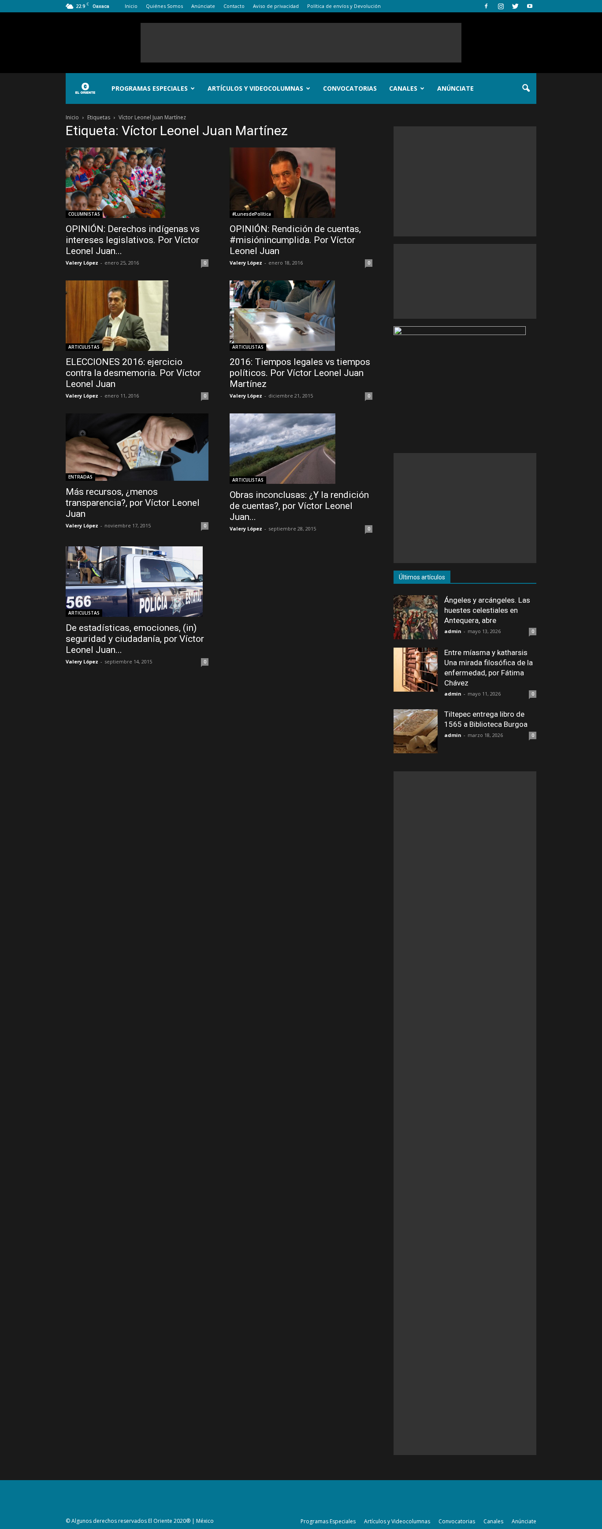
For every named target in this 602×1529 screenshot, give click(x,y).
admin (452, 631)
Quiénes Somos (164, 6)
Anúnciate (203, 6)
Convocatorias (350, 88)
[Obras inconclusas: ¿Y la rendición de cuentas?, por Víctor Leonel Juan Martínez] (301, 448)
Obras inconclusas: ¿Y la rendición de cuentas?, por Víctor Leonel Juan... (299, 506)
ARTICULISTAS (84, 347)
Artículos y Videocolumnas (255, 88)
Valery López (82, 262)
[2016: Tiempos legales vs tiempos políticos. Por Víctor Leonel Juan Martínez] (301, 315)
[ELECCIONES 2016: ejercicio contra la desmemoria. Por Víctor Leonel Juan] (137, 315)
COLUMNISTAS (84, 214)
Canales (403, 88)
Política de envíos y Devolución (344, 6)
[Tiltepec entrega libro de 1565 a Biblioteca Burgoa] (416, 731)
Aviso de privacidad (276, 6)
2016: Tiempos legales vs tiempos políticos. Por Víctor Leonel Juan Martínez (300, 373)
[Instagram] (500, 6)
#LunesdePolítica (251, 214)
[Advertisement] (301, 43)
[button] (525, 88)
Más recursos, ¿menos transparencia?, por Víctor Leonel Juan (133, 502)
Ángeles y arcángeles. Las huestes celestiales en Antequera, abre (487, 610)
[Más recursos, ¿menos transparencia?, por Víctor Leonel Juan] (137, 447)
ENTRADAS (80, 477)
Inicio (131, 6)
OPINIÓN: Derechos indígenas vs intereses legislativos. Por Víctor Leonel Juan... (133, 240)
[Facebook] (486, 6)
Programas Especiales (149, 88)
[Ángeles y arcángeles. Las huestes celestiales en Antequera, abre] (416, 617)
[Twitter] (515, 6)
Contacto (234, 6)
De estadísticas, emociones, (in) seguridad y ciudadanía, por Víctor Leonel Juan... (135, 639)
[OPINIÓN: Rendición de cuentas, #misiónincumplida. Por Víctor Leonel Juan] (301, 182)
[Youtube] (529, 6)
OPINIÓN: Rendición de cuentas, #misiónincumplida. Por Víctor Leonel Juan (295, 240)
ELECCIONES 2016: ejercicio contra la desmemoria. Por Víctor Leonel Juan (133, 373)
